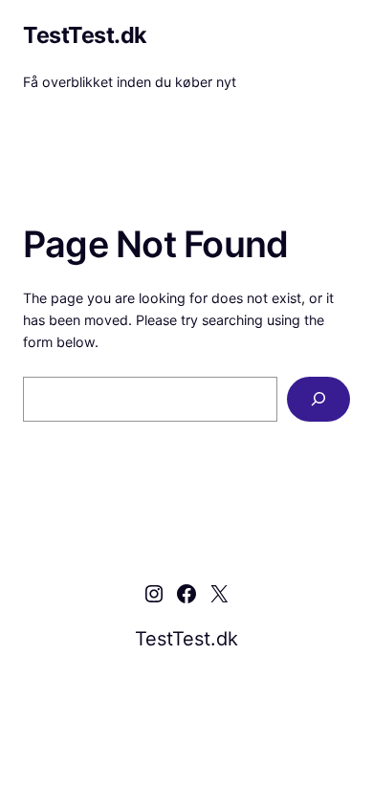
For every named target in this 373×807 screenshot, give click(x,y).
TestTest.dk (85, 35)
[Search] (318, 399)
